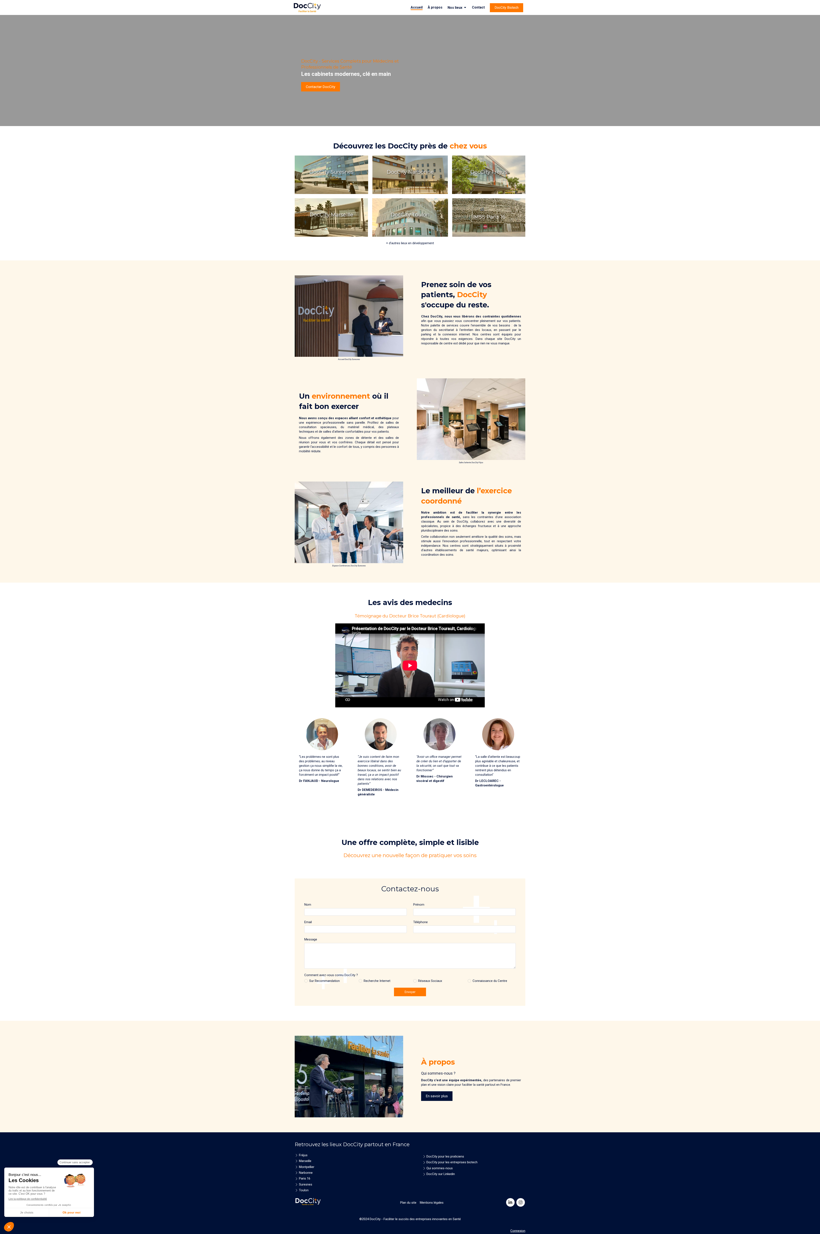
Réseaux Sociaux (430, 981)
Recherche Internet (377, 981)
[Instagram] (520, 1202)
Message (310, 939)
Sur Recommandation (324, 981)
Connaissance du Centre (490, 981)
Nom (307, 904)
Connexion (517, 1231)
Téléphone (420, 922)
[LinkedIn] (510, 1202)
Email (308, 922)
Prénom (418, 904)
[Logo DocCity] (308, 12)
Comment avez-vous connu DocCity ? (331, 975)
